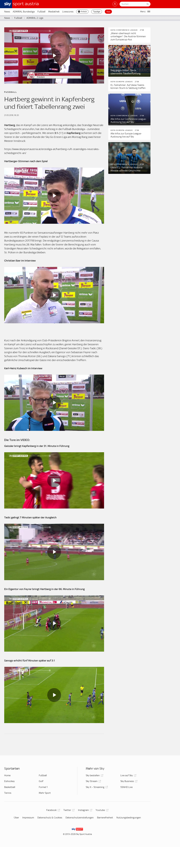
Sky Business (127, 781)
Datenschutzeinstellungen (80, 817)
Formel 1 (43, 787)
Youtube (100, 810)
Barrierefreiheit (105, 817)
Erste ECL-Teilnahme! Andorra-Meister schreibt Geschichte (127, 169)
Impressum (28, 817)
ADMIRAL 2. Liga (34, 17)
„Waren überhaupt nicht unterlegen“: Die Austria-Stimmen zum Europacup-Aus (128, 36)
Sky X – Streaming (95, 787)
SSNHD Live (126, 787)
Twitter (67, 810)
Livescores (67, 11)
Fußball (41, 11)
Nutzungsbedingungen (128, 817)
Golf (41, 781)
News (7, 11)
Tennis (7, 792)
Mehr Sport (45, 792)
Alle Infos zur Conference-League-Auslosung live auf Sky (128, 120)
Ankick (84, 11)
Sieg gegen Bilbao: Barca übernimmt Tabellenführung (125, 72)
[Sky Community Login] (114, 4)
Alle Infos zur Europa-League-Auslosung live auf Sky (126, 135)
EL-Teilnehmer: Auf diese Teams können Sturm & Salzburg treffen (128, 87)
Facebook (51, 810)
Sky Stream (91, 781)
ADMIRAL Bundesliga (24, 11)
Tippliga (96, 11)
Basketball (9, 787)
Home (7, 775)
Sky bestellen (93, 775)
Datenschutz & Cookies (49, 817)
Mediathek (53, 11)
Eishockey (9, 781)
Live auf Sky (126, 775)
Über (16, 817)
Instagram (83, 810)
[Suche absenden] (147, 4)
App (108, 11)
